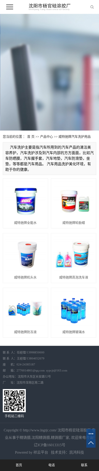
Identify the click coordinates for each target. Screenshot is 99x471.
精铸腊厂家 (60, 438)
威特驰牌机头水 (25, 277)
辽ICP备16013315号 (49, 445)
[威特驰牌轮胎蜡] (73, 199)
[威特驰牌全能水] (25, 199)
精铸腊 (25, 438)
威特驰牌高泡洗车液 (73, 277)
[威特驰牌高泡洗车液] (73, 254)
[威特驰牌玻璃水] (73, 308)
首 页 (31, 136)
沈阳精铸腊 (41, 438)
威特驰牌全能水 (25, 223)
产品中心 (46, 136)
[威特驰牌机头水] (25, 254)
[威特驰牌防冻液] (25, 308)
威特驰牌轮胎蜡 (73, 223)
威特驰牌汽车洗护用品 (74, 136)
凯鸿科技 (76, 452)
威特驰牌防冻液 (25, 332)
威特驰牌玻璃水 (73, 332)
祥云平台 (40, 452)
